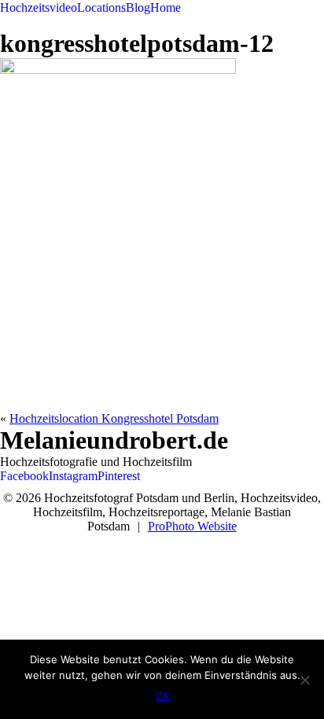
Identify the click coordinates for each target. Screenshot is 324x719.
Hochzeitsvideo (38, 7)
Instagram (73, 475)
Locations (101, 7)
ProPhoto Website (192, 526)
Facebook (24, 475)
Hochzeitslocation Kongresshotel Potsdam (114, 418)
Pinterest (119, 475)
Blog (138, 7)
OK (162, 695)
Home (165, 7)
